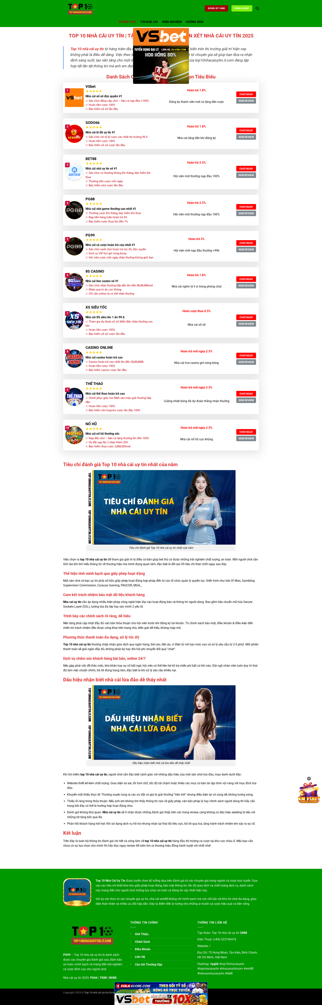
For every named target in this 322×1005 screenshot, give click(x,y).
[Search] (257, 8)
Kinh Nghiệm (172, 22)
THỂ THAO (94, 383)
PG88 (90, 199)
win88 (249, 968)
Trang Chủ (127, 22)
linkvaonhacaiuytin (211, 973)
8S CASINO (95, 271)
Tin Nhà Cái (149, 22)
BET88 (91, 159)
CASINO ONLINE (99, 347)
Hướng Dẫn (194, 22)
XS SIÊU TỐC (96, 307)
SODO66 (93, 122)
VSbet (91, 86)
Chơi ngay (246, 94)
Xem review (246, 100)
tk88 (230, 973)
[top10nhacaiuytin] (81, 8)
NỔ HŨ (91, 424)
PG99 (90, 235)
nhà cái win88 (158, 899)
